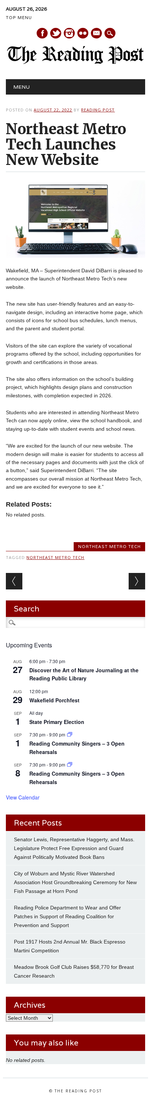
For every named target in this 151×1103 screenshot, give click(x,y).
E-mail (97, 33)
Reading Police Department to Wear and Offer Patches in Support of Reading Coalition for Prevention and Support (67, 916)
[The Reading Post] (75, 62)
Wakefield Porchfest (54, 700)
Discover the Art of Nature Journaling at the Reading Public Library (84, 674)
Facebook (42, 33)
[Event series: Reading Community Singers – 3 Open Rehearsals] (69, 734)
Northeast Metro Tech (109, 546)
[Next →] (137, 581)
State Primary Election (56, 721)
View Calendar (23, 797)
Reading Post (98, 110)
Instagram (69, 33)
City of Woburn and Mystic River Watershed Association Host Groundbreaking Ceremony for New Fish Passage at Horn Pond (75, 882)
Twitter (55, 33)
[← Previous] (14, 581)
